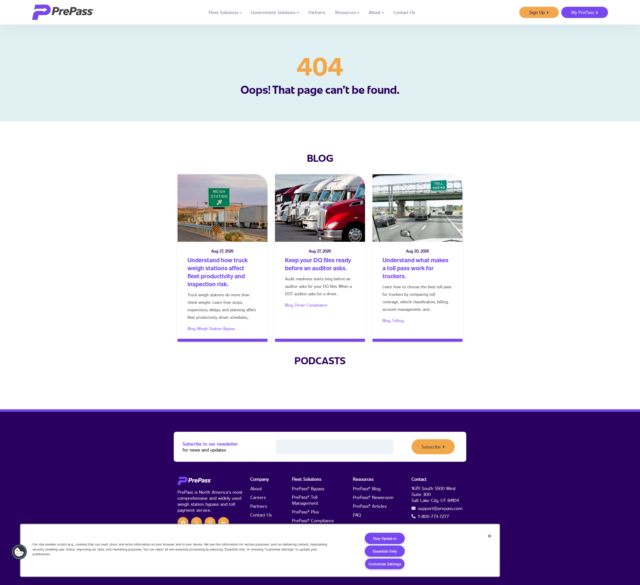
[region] (260, 550)
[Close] (489, 536)
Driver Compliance (311, 305)
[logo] (63, 12)
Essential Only (385, 551)
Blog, (192, 328)
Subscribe (431, 447)
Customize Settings (384, 564)
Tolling (398, 320)
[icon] (183, 522)
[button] (19, 552)
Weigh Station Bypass (216, 328)
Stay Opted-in (384, 538)
